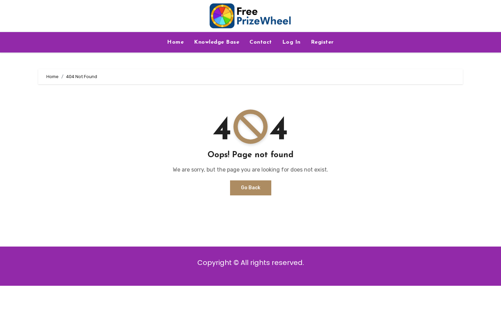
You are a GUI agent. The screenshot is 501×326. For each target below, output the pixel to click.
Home (175, 42)
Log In (291, 42)
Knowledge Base (216, 42)
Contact (260, 42)
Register (322, 42)
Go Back (250, 188)
